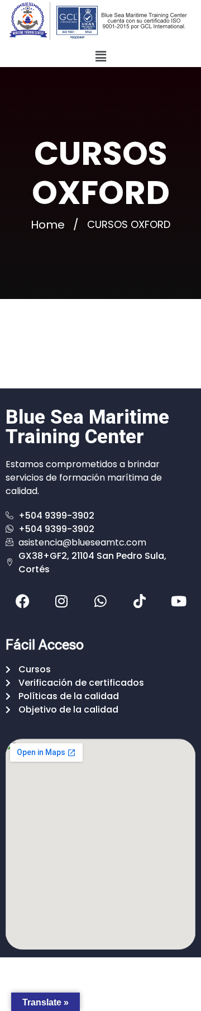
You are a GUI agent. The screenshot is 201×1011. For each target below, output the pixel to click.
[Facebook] (22, 601)
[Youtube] (179, 601)
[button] (100, 56)
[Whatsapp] (100, 601)
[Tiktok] (140, 601)
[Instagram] (61, 601)
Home (48, 224)
